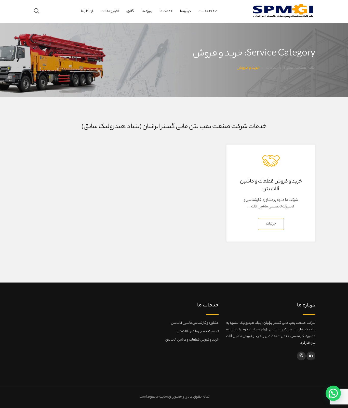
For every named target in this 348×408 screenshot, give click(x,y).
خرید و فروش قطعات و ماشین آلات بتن (271, 185)
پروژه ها (146, 11)
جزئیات (271, 224)
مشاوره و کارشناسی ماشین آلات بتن (195, 323)
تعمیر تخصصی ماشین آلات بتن (198, 331)
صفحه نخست (208, 11)
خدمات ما (166, 11)
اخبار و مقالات (110, 11)
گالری (130, 11)
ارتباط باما (87, 11)
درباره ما (185, 11)
